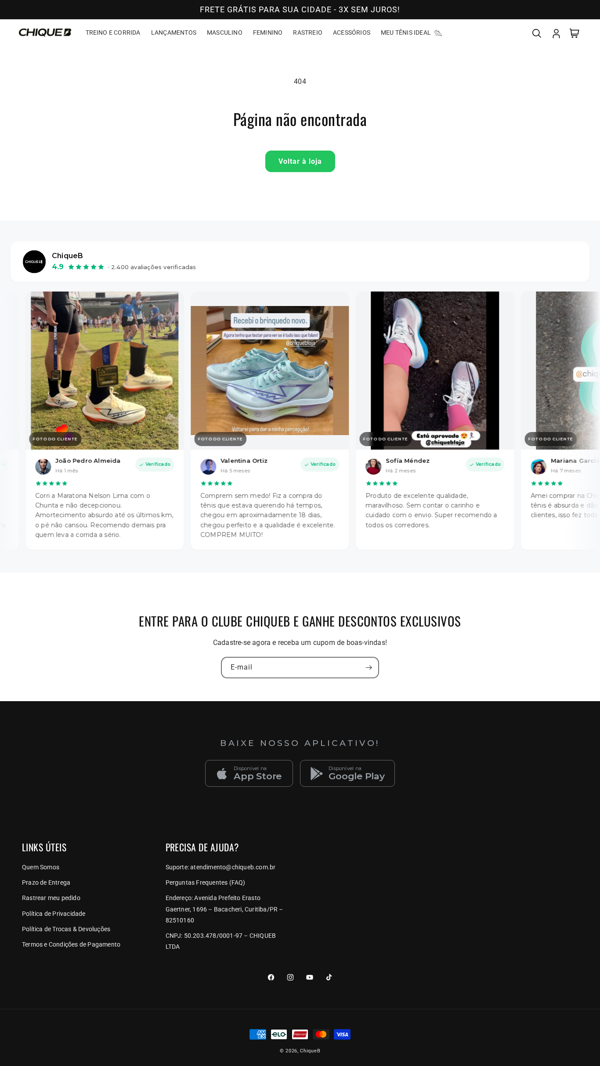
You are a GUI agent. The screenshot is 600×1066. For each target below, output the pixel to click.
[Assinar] (368, 667)
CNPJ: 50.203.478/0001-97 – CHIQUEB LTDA (221, 941)
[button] (536, 32)
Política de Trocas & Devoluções (66, 929)
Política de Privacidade (54, 913)
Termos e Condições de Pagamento (71, 944)
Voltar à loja (300, 161)
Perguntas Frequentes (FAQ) (206, 882)
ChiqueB (310, 1051)
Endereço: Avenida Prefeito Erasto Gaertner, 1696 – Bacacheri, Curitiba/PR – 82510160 (224, 908)
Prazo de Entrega (46, 882)
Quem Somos (40, 867)
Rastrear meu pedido (51, 897)
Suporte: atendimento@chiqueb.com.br (221, 867)
